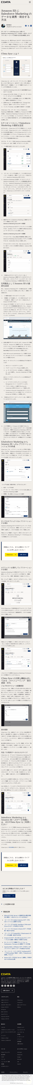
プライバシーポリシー (14, 1072)
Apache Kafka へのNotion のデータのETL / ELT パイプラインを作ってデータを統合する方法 (17, 947)
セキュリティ (25, 1072)
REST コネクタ (4, 1012)
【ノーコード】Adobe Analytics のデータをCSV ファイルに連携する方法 (17, 921)
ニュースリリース (21, 1029)
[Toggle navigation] (29, 2)
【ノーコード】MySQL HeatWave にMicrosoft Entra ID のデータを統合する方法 (17, 925)
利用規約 (2, 1072)
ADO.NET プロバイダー (6, 1005)
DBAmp (19, 1007)
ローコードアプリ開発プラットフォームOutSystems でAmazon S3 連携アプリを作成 (17, 943)
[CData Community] (14, 986)
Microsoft (19, 1059)
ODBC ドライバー (5, 1000)
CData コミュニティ (5, 1052)
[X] (5, 986)
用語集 (2, 1064)
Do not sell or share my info (16, 1083)
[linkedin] (2, 986)
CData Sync (20, 1000)
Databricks (19, 1054)
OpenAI (19, 1064)
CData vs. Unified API (6, 1040)
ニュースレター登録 (5, 1061)
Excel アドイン (4, 1014)
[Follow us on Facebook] (26, 26)
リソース (3, 1059)
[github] (11, 986)
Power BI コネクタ (5, 1016)
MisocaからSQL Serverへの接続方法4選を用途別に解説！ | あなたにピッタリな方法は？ (17, 916)
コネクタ (3, 1027)
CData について (20, 1027)
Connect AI (19, 1002)
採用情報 (19, 1041)
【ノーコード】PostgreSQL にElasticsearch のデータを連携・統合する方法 (17, 934)
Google (19, 1057)
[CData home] (7, 2)
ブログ (2, 1057)
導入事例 (11, 847)
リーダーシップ (20, 1036)
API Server (3, 1009)
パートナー (3, 1035)
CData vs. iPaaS (4, 1038)
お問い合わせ (23, 554)
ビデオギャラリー (5, 1066)
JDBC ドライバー (5, 1002)
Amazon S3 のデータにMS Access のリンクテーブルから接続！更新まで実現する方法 (17, 938)
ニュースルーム (20, 1032)
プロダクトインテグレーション (8, 1029)
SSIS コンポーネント (21, 1005)
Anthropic (19, 1052)
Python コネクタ (4, 1007)
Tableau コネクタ (5, 1019)
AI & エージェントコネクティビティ (8, 1032)
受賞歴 (18, 1034)
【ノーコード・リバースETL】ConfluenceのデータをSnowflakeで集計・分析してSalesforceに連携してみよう (18, 953)
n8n (18, 1061)
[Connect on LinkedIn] (31, 26)
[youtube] (8, 986)
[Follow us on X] (28, 26)
